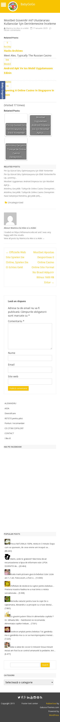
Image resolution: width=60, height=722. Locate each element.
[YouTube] (31, 697)
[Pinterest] (38, 697)
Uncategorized (15, 202)
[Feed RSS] (41, 697)
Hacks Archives (13, 50)
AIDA (7, 408)
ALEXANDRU (10, 403)
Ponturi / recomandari (14, 423)
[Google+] (25, 697)
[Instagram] (34, 697)
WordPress (54, 715)
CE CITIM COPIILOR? (14, 428)
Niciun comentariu (12, 30)
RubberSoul (51, 703)
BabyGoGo (28, 4)
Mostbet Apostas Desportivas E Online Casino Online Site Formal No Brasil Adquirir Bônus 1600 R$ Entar (43, 267)
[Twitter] (19, 697)
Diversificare (10, 413)
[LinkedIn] (28, 697)
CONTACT (9, 433)
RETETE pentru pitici (14, 418)
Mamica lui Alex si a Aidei (17, 28)
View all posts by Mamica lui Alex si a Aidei (24, 238)
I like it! (8, 438)
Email (11, 364)
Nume (11, 353)
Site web (13, 376)
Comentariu (16, 321)
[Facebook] (22, 697)
